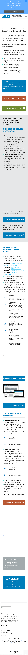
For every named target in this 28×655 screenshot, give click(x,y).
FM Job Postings (7, 633)
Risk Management (16, 269)
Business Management (17, 270)
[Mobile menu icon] (26, 16)
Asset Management (16, 267)
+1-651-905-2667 (7, 616)
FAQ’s (4, 628)
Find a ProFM (6, 630)
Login (4, 635)
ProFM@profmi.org (8, 614)
